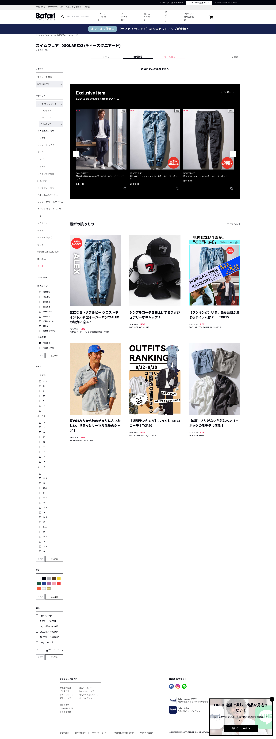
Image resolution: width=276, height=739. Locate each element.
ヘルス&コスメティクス (48, 195)
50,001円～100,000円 (50, 637)
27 (44, 522)
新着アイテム (48, 321)
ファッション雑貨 (45, 174)
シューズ (41, 166)
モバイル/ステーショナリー (50, 209)
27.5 (45, 527)
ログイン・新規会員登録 (189, 16)
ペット (40, 230)
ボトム (40, 152)
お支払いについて (86, 691)
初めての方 (64, 705)
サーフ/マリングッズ (47, 104)
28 (44, 423)
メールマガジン (85, 698)
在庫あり (46, 343)
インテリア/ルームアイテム (50, 202)
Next (233, 154)
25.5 (45, 507)
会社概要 (63, 733)
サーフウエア (46, 118)
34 (44, 452)
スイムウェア (46, 124)
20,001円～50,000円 (49, 632)
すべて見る (226, 92)
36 (44, 461)
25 (44, 503)
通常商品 (46, 292)
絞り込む (54, 356)
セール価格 (170, 57)
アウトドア (42, 223)
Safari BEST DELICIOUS (227, 3)
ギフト (40, 245)
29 (44, 427)
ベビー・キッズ (44, 237)
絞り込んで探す (147, 16)
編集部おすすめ (49, 331)
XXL (44, 411)
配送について (65, 698)
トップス (41, 138)
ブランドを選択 (44, 77)
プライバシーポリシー (100, 733)
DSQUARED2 (43, 84)
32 (44, 442)
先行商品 (46, 297)
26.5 (45, 517)
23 (44, 483)
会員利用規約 (80, 733)
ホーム (38, 35)
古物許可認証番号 (147, 733)
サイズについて (66, 695)
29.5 (45, 546)
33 (44, 447)
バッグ (40, 159)
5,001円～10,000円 (48, 621)
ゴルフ (40, 216)
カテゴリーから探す (101, 16)
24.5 (45, 498)
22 (44, 473)
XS (44, 386)
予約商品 (46, 317)
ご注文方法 (64, 691)
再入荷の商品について (88, 695)
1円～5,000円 (46, 616)
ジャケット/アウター (47, 145)
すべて (106, 57)
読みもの (166, 17)
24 (44, 493)
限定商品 (46, 302)
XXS (45, 381)
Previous (76, 154)
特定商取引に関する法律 (124, 733)
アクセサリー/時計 (46, 188)
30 (44, 432)
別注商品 (46, 307)
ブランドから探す (124, 16)
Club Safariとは (66, 708)
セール (40, 266)
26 (44, 512)
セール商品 (47, 312)
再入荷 (46, 326)
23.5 (45, 488)
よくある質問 (65, 712)
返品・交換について (87, 688)
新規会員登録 (65, 688)
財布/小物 (41, 181)
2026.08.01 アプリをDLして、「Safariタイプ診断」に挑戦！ (64, 7)
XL (44, 406)
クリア (40, 356)
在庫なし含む (48, 348)
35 (44, 457)
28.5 (45, 537)
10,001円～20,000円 (49, 626)
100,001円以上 (47, 642)
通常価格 (138, 56)
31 (44, 437)
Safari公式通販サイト (200, 3)
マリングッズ (46, 111)
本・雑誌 (41, 259)
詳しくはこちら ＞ (241, 728)
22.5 (45, 478)
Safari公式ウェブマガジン (171, 3)
